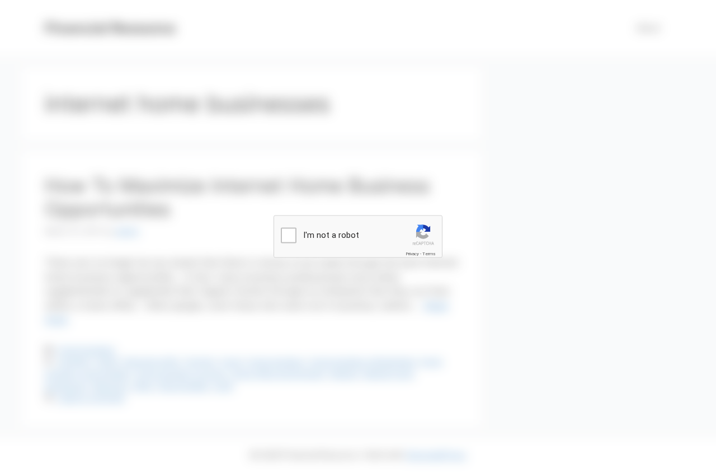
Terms (429, 253)
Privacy (412, 253)
